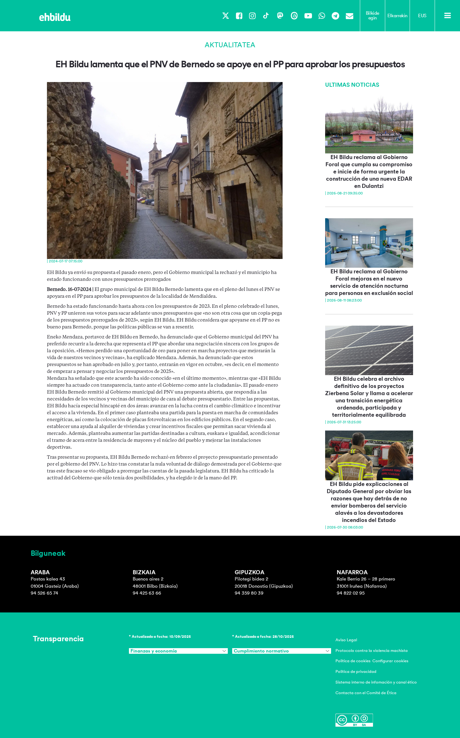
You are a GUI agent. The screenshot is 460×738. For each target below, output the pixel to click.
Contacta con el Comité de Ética (365, 692)
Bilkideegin (372, 15)
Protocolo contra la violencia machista (371, 650)
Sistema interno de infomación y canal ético (376, 682)
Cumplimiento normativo (261, 651)
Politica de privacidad (355, 671)
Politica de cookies (353, 660)
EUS (422, 15)
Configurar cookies (390, 660)
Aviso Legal (346, 639)
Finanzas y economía (153, 651)
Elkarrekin (397, 15)
